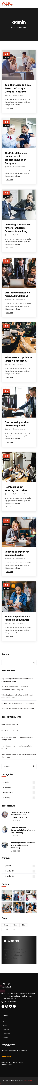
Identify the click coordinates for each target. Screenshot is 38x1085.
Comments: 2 (20, 300)
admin (8, 95)
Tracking (19, 798)
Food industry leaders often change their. (17, 424)
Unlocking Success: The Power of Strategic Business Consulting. (18, 228)
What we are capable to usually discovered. (18, 359)
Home (13, 28)
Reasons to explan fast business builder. (18, 553)
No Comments (20, 95)
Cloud (15, 925)
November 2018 (19, 876)
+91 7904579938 (10, 1002)
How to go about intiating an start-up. (17, 488)
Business (19, 787)
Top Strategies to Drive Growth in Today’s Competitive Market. (18, 88)
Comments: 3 (20, 429)
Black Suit (15, 724)
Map (23, 925)
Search (5, 654)
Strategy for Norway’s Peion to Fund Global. (17, 294)
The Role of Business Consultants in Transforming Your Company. (16, 158)
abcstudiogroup (29, 1080)
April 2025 (19, 866)
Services (6, 1030)
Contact (6, 1038)
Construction (19, 792)
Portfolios (6, 1034)
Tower (6, 929)
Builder (19, 782)
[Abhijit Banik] (7, 4)
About (5, 1026)
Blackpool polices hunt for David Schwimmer (17, 618)
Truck (15, 929)
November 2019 (19, 871)
